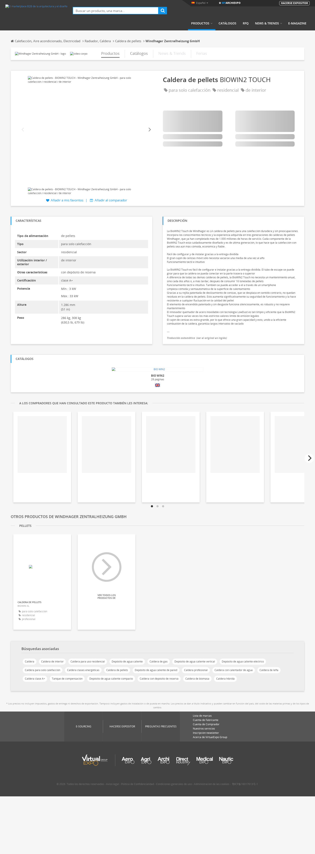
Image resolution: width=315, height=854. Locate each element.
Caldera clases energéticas (83, 670)
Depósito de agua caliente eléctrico (243, 661)
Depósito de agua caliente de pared (156, 670)
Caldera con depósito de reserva (159, 678)
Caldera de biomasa (197, 678)
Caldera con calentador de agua (233, 670)
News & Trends (267, 23)
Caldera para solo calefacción (42, 670)
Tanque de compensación (67, 678)
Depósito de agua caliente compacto (111, 678)
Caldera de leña (269, 670)
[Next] (149, 129)
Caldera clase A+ (35, 678)
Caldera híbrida (225, 678)
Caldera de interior (52, 661)
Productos (200, 23)
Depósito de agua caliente (127, 661)
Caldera (29, 661)
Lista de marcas (202, 716)
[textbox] (116, 10)
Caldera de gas (159, 661)
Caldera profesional (196, 670)
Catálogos (227, 23)
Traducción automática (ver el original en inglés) (197, 338)
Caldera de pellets (117, 670)
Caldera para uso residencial (87, 661)
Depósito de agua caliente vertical (194, 661)
